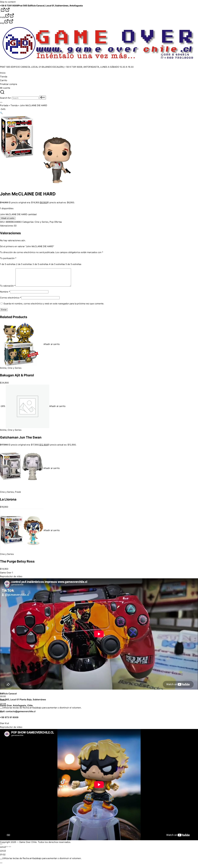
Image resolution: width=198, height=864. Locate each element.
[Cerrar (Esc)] (10, 846)
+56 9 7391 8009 (9, 5)
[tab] (8, 225)
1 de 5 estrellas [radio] (8, 264)
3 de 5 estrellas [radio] (40, 264)
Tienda (14, 105)
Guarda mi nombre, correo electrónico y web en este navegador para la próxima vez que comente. (53, 303)
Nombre (5, 291)
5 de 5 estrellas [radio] (73, 264)
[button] (42, 98)
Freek (18, 492)
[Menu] (1, 102)
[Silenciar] (1, 708)
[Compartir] (7, 846)
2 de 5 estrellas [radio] (24, 264)
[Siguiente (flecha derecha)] (4, 850)
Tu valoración (8, 285)
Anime (3, 368)
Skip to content (8, 1)
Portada (4, 105)
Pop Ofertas (56, 221)
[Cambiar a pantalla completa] (4, 846)
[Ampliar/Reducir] (1, 846)
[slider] (41, 707)
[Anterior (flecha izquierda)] (1, 850)
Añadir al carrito (7, 218)
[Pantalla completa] (1, 862)
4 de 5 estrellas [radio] (57, 264)
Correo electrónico (10, 297)
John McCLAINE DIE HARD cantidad (18, 214)
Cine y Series (41, 221)
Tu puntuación (8, 258)
